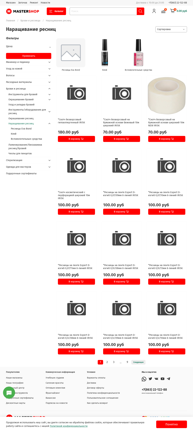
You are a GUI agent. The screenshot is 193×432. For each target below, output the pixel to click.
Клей (13, 133)
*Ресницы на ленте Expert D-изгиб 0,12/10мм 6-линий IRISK (165, 336)
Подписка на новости (57, 403)
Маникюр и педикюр (18, 62)
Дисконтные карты (15, 403)
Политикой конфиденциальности (69, 426)
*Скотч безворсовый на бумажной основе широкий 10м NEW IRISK (166, 122)
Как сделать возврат (97, 403)
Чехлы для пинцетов (20, 153)
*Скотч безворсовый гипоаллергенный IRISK (71, 121)
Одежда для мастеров (18, 166)
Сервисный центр (15, 388)
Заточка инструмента (17, 393)
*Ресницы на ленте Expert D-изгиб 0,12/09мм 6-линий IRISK (120, 336)
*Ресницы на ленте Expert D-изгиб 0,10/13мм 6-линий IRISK (165, 267)
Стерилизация (14, 160)
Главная (10, 20)
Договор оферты (95, 388)
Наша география (14, 383)
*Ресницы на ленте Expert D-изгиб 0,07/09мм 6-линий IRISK (120, 194)
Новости (45, 2)
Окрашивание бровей (21, 99)
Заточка (22, 2)
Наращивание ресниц (21, 123)
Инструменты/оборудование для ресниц (27, 111)
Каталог (59, 11)
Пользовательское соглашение (102, 398)
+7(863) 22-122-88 (178, 2)
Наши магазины (14, 378)
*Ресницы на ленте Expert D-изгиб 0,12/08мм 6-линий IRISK (75, 336)
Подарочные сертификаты (21, 173)
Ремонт (34, 2)
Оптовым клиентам (55, 388)
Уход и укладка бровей (21, 104)
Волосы (10, 75)
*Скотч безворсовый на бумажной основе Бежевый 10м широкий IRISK (121, 122)
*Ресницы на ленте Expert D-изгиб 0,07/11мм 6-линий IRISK (75, 267)
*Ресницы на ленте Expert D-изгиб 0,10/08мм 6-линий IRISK (120, 267)
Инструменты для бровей (22, 94)
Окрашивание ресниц (20, 118)
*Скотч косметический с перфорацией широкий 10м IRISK (74, 195)
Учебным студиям (55, 378)
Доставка (91, 383)
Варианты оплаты (96, 378)
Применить (28, 55)
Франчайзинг (53, 393)
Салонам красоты (55, 383)
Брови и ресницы (30, 20)
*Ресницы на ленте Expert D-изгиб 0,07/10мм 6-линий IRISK (165, 194)
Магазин (11, 2)
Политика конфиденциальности (103, 393)
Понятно (171, 424)
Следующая (138, 362)
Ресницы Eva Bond (21, 128)
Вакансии (51, 398)
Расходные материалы (19, 82)
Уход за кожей (14, 68)
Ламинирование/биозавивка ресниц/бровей (25, 146)
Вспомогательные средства (26, 138)
